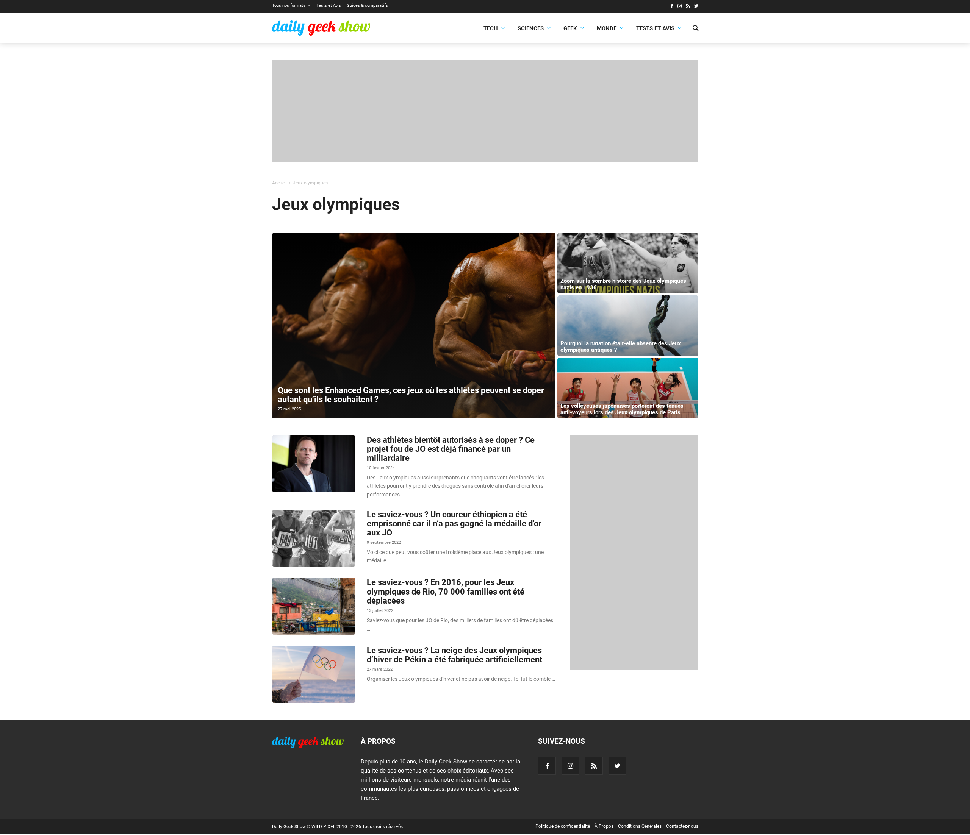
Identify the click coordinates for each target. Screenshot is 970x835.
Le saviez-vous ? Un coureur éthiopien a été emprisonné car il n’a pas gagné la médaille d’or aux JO (454, 523)
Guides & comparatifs (367, 5)
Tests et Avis (328, 5)
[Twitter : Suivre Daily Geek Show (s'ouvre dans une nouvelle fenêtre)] (696, 6)
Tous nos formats (288, 5)
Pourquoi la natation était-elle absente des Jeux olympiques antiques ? (620, 346)
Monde (606, 28)
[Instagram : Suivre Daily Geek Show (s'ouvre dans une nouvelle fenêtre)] (679, 6)
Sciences (531, 28)
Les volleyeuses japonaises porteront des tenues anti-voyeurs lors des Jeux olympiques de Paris (622, 409)
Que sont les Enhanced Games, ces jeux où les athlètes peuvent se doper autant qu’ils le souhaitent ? (411, 395)
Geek (570, 28)
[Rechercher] (695, 28)
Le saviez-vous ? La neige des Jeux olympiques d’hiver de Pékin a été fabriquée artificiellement (454, 655)
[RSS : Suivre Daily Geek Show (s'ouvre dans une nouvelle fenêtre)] (688, 6)
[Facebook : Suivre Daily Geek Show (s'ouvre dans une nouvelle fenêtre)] (671, 6)
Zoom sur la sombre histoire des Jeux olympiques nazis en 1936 (623, 284)
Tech (490, 28)
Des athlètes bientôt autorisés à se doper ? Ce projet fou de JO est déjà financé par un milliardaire (451, 449)
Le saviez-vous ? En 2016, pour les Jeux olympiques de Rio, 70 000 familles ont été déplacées (445, 591)
